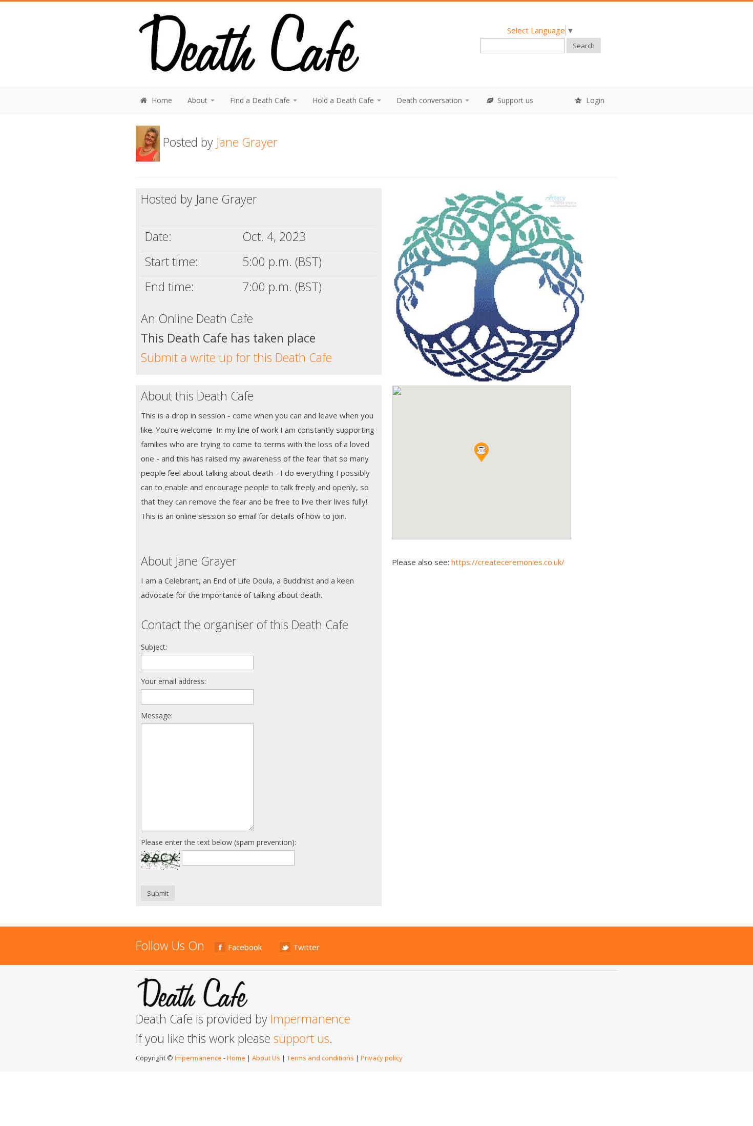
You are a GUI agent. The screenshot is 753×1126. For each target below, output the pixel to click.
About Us (266, 1057)
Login (594, 100)
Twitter (306, 947)
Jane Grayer (247, 142)
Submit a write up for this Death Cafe (236, 357)
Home (161, 100)
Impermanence (310, 1019)
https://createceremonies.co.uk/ (507, 562)
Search (584, 45)
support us (301, 1038)
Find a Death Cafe (261, 100)
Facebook (245, 947)
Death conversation (430, 100)
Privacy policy (382, 1057)
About (198, 100)
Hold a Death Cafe (344, 100)
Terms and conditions (320, 1057)
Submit (158, 893)
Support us (514, 100)
